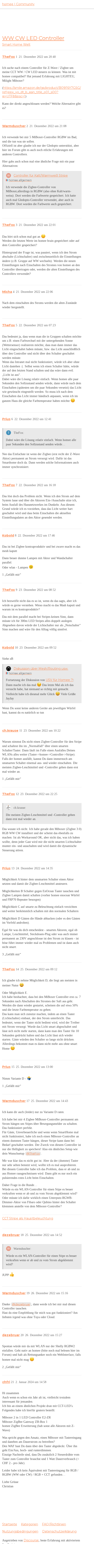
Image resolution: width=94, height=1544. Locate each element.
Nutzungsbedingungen (20, 1531)
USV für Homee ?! (59, 680)
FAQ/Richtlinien (54, 1524)
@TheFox (33, 1153)
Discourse (31, 1540)
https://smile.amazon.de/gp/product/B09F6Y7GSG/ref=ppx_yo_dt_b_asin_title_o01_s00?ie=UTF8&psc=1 (41, 92)
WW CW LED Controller (33, 38)
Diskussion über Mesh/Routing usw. (41, 669)
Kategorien (29, 1524)
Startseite (9, 1524)
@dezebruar (21, 1304)
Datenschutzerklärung (59, 1531)
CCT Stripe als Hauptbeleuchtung (27, 1218)
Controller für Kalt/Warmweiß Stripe (41, 175)
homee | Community (18, 4)
